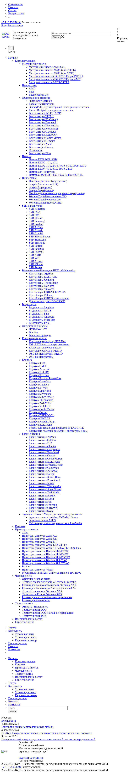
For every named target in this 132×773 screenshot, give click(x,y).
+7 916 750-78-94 (11, 22)
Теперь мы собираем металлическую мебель (27, 726)
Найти (13, 711)
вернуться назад (33, 760)
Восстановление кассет (28, 676)
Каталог (13, 57)
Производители (17, 643)
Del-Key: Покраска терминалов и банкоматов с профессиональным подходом (46, 733)
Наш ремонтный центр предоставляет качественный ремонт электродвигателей (48, 739)
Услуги (12, 627)
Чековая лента (23, 670)
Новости (13, 646)
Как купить (15, 630)
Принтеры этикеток (26, 667)
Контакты (14, 649)
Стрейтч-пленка (24, 679)
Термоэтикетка (24, 673)
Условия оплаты (24, 634)
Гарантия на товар (26, 640)
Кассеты (20, 664)
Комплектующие (25, 661)
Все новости (8, 720)
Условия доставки (25, 637)
